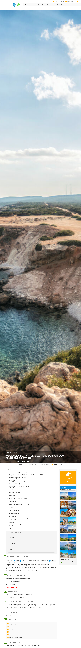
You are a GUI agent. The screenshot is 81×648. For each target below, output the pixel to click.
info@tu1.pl (70, 1)
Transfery (59, 4)
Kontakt (27, 4)
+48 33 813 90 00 (59, 1)
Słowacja (40, 4)
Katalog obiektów (41, 7)
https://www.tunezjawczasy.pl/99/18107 (69, 561)
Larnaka (17, 560)
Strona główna (20, 464)
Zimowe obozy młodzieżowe (31, 7)
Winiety (36, 4)
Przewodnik (44, 4)
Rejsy (62, 4)
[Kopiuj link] (61, 562)
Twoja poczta (31, 4)
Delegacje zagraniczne (52, 4)
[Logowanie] (78, 1)
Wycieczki (66, 4)
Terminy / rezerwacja (68, 479)
